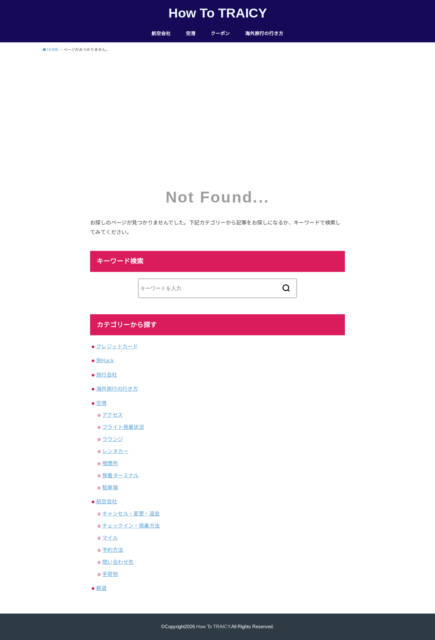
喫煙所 (110, 463)
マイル (110, 538)
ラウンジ (112, 439)
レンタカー (115, 451)
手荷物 (110, 574)
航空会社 (161, 33)
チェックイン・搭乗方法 (131, 526)
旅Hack (105, 360)
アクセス (112, 415)
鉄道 (101, 588)
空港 (191, 33)
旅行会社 (106, 375)
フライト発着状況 (123, 427)
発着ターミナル (120, 475)
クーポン (220, 33)
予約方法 (112, 550)
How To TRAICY (217, 13)
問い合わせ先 (117, 562)
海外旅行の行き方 (264, 33)
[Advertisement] (217, 105)
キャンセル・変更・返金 (131, 513)
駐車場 (110, 487)
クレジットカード (117, 346)
